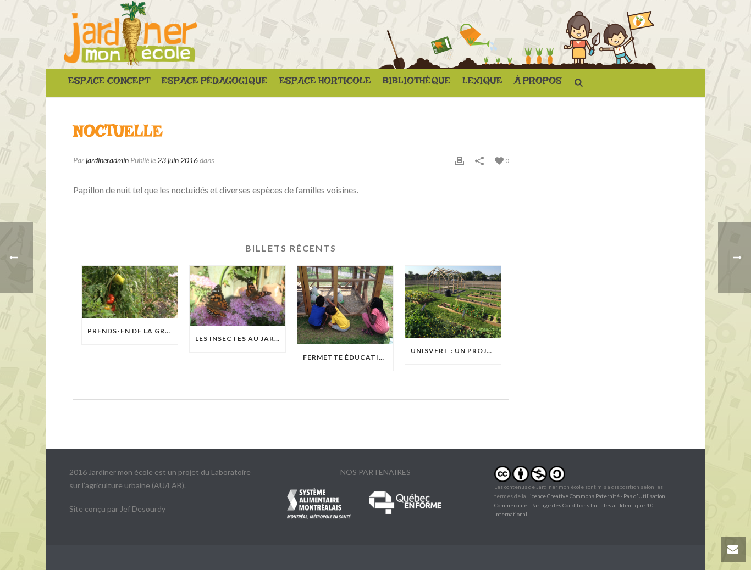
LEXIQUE (482, 83)
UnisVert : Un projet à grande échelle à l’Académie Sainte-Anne (456, 351)
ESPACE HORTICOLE (325, 83)
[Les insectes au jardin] (237, 296)
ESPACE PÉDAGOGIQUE (215, 83)
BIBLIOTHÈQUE (417, 83)
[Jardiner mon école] (130, 34)
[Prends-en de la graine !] (130, 292)
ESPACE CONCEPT (109, 83)
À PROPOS (538, 83)
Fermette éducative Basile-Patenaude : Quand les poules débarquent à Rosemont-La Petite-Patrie (348, 357)
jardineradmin (107, 160)
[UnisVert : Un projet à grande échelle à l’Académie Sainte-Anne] (453, 302)
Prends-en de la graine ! (132, 331)
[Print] (459, 160)
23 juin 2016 (177, 160)
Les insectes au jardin (240, 338)
